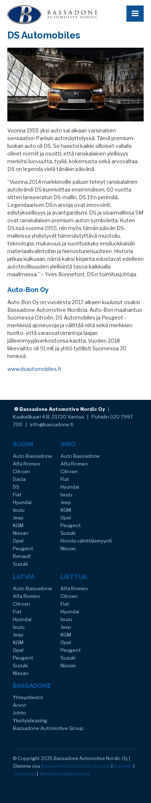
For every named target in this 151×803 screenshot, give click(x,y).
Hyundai (22, 502)
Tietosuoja (24, 774)
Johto (19, 713)
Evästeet (123, 766)
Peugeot (23, 548)
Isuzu (19, 510)
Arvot (19, 705)
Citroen (21, 471)
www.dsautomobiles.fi (34, 369)
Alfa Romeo (26, 464)
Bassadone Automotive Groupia (75, 766)
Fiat (17, 494)
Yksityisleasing (30, 720)
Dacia (19, 479)
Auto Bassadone (32, 456)
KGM (18, 525)
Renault (22, 556)
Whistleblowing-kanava (64, 774)
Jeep (18, 518)
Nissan (20, 533)
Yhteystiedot (28, 697)
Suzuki (20, 564)
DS (16, 487)
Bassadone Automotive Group (48, 728)
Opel (18, 541)
